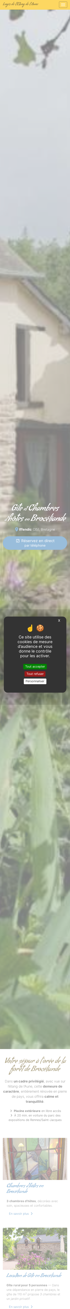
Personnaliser (35, 681)
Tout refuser (35, 674)
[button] (5, 529)
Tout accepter (35, 666)
